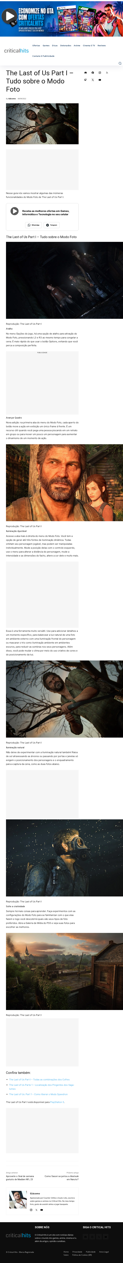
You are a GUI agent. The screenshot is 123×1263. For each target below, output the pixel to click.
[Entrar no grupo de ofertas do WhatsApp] (61, 19)
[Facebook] (93, 72)
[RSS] (107, 72)
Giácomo (12, 98)
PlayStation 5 (57, 1102)
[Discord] (85, 72)
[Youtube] (41, 1209)
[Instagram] (31, 1209)
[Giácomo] (18, 1201)
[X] (36, 1209)
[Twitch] (85, 80)
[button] (120, 63)
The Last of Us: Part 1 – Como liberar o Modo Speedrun (38, 1094)
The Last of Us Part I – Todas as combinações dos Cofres (39, 1079)
